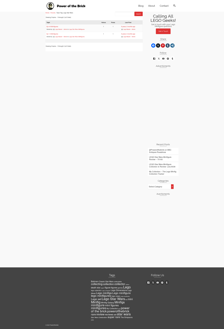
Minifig (95, 302)
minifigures (98, 308)
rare (93, 314)
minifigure (98, 305)
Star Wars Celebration (99, 317)
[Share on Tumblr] (168, 45)
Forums (53, 13)
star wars (124, 313)
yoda (92, 320)
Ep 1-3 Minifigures (52, 34)
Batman (94, 281)
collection (108, 284)
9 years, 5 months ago (128, 26)
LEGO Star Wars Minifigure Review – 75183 (160, 158)
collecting (96, 284)
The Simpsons (127, 317)
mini (130, 299)
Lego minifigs (104, 293)
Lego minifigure (121, 293)
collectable (118, 281)
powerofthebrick (118, 311)
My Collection (112, 308)
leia (126, 299)
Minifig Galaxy (107, 302)
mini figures (112, 305)
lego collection (96, 290)
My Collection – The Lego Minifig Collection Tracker (162, 172)
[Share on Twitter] (158, 45)
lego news (116, 296)
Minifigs (120, 302)
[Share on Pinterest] (163, 45)
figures (114, 287)
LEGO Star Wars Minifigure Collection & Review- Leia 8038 (162, 165)
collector (119, 284)
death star (95, 287)
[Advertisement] (163, 104)
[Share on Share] (172, 45)
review (100, 314)
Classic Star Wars (106, 281)
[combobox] (161, 186)
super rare (114, 317)
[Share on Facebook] (153, 45)
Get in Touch (163, 31)
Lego (127, 286)
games (120, 288)
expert (102, 288)
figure (107, 287)
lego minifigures (101, 296)
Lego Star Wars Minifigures (77, 29)
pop (119, 309)
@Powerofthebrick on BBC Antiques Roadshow (160, 150)
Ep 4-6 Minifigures (52, 26)
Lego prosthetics (125, 296)
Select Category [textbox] (155, 186)
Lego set (96, 299)
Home (47, 13)
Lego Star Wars (113, 298)
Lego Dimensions (119, 290)
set (115, 314)
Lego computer (106, 290)
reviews (109, 314)
